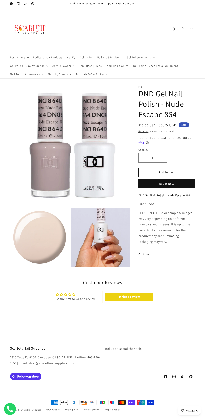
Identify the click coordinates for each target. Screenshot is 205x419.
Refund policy (53, 409)
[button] (19, 57)
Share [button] (146, 254)
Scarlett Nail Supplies (29, 409)
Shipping (143, 130)
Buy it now (166, 184)
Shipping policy (112, 409)
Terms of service (91, 409)
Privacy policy (71, 409)
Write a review (129, 297)
